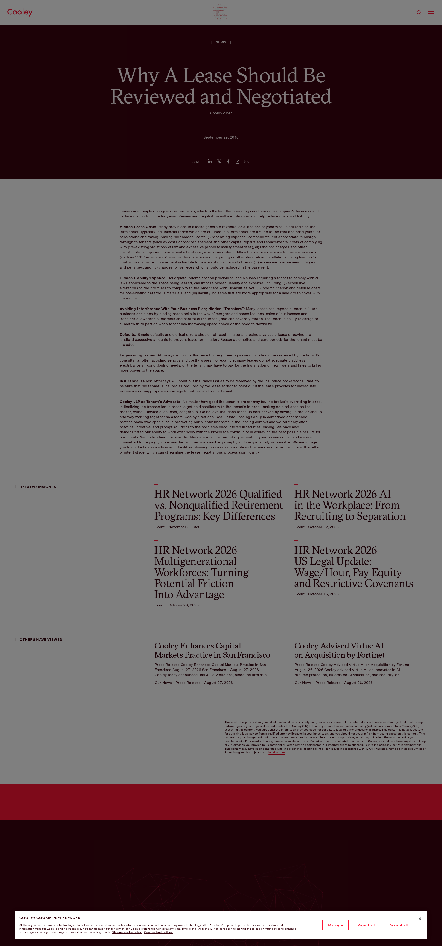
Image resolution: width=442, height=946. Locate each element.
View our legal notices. (158, 932)
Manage (335, 925)
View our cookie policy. (127, 932)
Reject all (366, 925)
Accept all (398, 925)
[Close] (420, 919)
